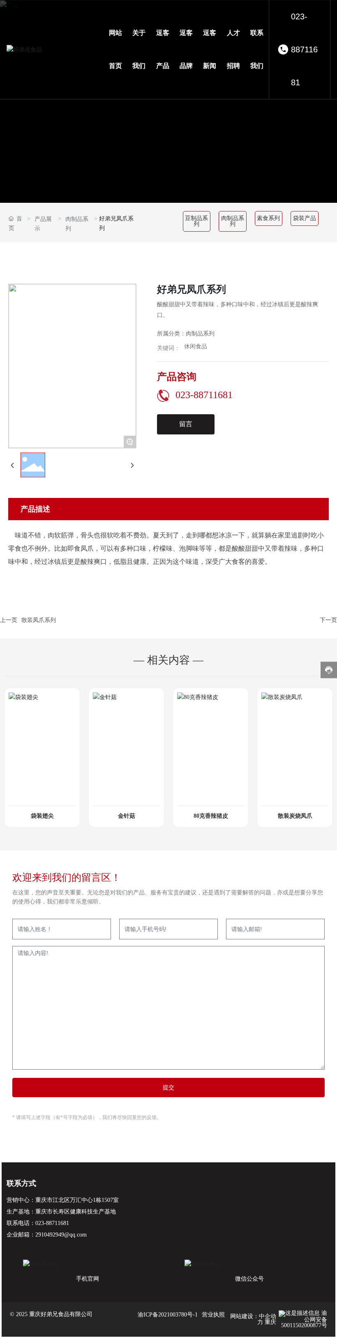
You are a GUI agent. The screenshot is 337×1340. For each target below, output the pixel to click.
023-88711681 (304, 49)
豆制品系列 (196, 221)
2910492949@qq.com (61, 1235)
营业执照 (213, 1315)
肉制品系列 (76, 224)
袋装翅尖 (42, 816)
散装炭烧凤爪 (295, 816)
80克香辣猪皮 (211, 816)
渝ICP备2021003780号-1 (168, 1315)
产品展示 (43, 224)
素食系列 (268, 218)
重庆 (270, 1322)
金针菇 (126, 816)
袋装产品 (304, 218)
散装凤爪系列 (38, 620)
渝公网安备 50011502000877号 (304, 1319)
